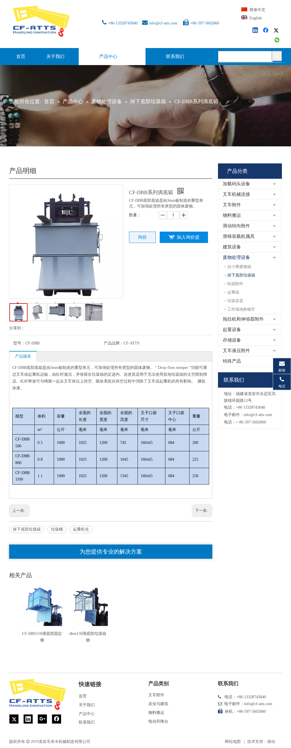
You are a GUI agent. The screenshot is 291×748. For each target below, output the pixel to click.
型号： (19, 343)
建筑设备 (232, 246)
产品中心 (87, 714)
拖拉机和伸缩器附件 (243, 319)
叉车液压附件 (236, 350)
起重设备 (232, 329)
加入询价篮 (188, 237)
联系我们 (87, 722)
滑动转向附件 (236, 225)
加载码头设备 (236, 183)
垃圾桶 (57, 529)
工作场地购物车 (241, 309)
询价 (142, 237)
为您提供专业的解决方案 (111, 551)
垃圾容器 (235, 301)
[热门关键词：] (277, 56)
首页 (83, 696)
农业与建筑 (158, 704)
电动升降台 (158, 721)
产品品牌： (114, 343)
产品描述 (23, 356)
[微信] (277, 40)
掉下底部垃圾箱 (27, 529)
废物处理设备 (236, 257)
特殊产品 (232, 361)
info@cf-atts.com (163, 23)
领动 (271, 741)
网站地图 (233, 741)
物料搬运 (232, 215)
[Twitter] (277, 30)
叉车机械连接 (236, 194)
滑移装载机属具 (239, 236)
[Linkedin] (255, 30)
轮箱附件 (235, 284)
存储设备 (232, 340)
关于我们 (87, 705)
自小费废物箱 (239, 267)
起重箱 (233, 292)
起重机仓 (81, 529)
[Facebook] (266, 30)
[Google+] (42, 719)
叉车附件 (232, 204)
